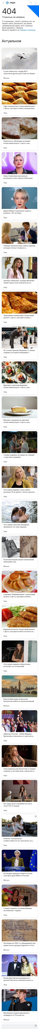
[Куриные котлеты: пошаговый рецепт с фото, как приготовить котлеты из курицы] (19, 622)
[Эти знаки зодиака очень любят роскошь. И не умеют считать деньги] (19, 482)
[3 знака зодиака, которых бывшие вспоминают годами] (19, 901)
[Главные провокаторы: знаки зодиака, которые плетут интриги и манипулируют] (19, 238)
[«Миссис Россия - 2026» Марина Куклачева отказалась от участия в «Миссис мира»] (19, 726)
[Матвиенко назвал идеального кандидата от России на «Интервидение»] (19, 1005)
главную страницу (27, 30)
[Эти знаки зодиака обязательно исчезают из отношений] (19, 656)
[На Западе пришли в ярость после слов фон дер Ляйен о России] (19, 866)
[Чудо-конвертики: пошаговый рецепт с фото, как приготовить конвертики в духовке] (19, 98)
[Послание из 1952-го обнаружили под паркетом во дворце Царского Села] (19, 935)
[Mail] (7, 2)
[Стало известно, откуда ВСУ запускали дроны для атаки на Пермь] (19, 64)
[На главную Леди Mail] (12, 2)
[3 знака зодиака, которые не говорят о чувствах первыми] (19, 447)
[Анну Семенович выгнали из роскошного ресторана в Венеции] (19, 168)
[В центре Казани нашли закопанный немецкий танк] (19, 552)
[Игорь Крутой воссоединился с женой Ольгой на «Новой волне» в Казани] (19, 970)
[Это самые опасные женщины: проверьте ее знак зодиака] (19, 517)
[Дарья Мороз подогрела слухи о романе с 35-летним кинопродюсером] (19, 203)
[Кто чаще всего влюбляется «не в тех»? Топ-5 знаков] (19, 796)
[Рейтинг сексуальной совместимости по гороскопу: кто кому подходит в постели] (19, 831)
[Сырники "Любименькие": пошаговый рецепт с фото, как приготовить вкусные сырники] (19, 587)
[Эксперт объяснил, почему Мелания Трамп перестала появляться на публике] (19, 273)
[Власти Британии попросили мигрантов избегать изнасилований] (19, 691)
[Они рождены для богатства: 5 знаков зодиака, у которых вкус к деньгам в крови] (19, 761)
